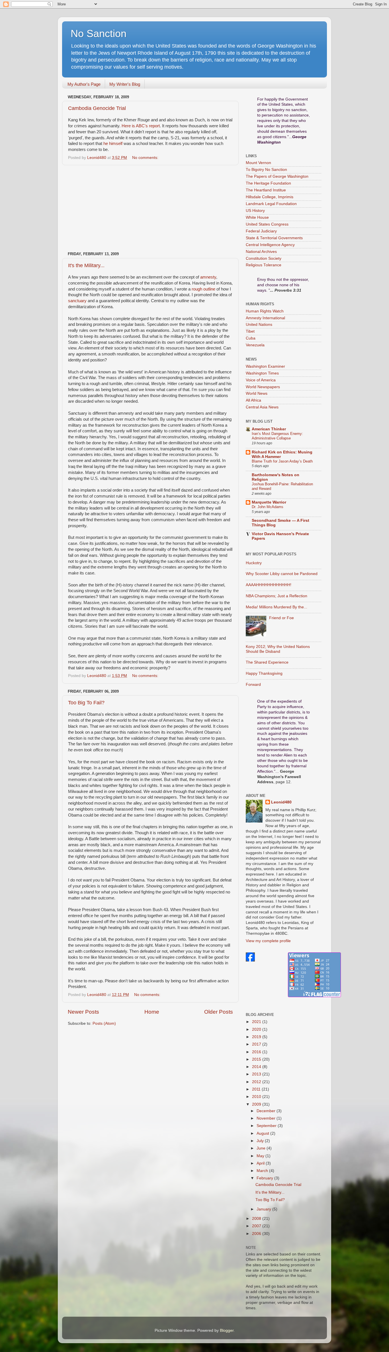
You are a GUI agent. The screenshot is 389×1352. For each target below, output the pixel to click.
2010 (257, 1097)
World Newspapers (263, 387)
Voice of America (261, 380)
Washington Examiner (265, 366)
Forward (253, 684)
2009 (257, 1104)
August (263, 1133)
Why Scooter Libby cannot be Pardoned (282, 574)
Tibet (250, 331)
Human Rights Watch (265, 311)
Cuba (250, 338)
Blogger (227, 1330)
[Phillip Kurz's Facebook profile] (250, 960)
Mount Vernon (258, 163)
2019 (257, 1037)
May (261, 1156)
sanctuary (77, 300)
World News (256, 393)
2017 (257, 1044)
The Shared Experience (267, 662)
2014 (257, 1067)
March (263, 1171)
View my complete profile (268, 941)
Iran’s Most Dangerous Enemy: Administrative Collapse (277, 436)
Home (151, 1012)
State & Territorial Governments (274, 238)
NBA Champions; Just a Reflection (276, 596)
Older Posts (218, 1012)
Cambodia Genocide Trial (97, 108)
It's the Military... (86, 265)
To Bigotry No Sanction (266, 169)
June (262, 1148)
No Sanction (98, 33)
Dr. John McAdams (267, 507)
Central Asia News (262, 407)
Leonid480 (281, 802)
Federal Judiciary (261, 231)
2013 (257, 1074)
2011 (257, 1089)
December (267, 1111)
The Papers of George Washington (277, 176)
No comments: (145, 158)
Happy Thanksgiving (264, 673)
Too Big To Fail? (86, 702)
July (261, 1141)
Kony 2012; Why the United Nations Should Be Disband (278, 649)
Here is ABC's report (141, 126)
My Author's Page (84, 84)
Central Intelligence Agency (270, 245)
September (267, 1126)
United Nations (259, 324)
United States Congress (267, 224)
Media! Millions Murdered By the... (276, 607)
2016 (257, 1052)
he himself (112, 143)
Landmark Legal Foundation (271, 204)
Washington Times (262, 373)
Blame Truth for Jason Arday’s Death (282, 461)
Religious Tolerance (263, 265)
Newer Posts (83, 1012)
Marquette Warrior (269, 502)
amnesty (208, 277)
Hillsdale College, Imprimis (269, 197)
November (267, 1118)
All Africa (253, 400)
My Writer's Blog (124, 84)
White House (257, 217)
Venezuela (255, 345)
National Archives (261, 251)
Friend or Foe (281, 618)
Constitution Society (263, 258)
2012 (257, 1082)
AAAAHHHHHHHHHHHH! (268, 585)
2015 (257, 1059)
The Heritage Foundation (268, 183)
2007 (257, 1226)
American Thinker (269, 429)
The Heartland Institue (266, 190)
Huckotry (254, 563)
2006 (257, 1234)
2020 (257, 1029)
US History (255, 210)
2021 (257, 1022)
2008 (257, 1218)
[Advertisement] (150, 208)
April (261, 1163)
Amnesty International (265, 318)
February (265, 1178)
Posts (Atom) (104, 1023)
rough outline (203, 289)
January (264, 1209)
